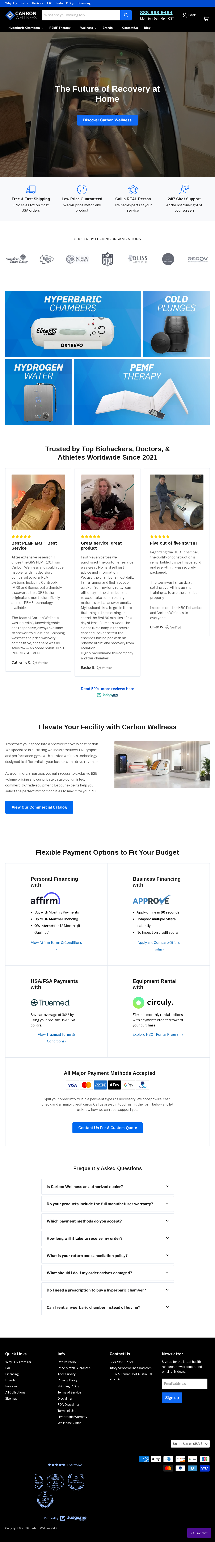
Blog (147, 27)
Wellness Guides (69, 1423)
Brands (107, 27)
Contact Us (130, 27)
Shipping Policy (68, 1386)
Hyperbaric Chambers (24, 27)
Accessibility (67, 1374)
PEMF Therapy (60, 27)
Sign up (172, 1397)
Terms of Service (69, 1392)
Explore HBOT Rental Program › (158, 1035)
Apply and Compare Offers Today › (159, 946)
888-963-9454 (156, 12)
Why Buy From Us (16, 3)
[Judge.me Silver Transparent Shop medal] (54, 1482)
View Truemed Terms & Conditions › (56, 1038)
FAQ (49, 3)
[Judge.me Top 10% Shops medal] (65, 1499)
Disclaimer (65, 1398)
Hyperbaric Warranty (72, 1417)
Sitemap (11, 1398)
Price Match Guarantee (74, 1368)
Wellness (86, 27)
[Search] (126, 15)
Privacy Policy (67, 1380)
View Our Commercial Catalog (39, 807)
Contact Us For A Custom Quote (107, 1128)
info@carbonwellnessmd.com (131, 1368)
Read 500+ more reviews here (107, 689)
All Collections (15, 1392)
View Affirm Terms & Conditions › (56, 946)
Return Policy (65, 3)
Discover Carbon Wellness (107, 120)
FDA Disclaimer (68, 1405)
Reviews (37, 3)
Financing (84, 3)
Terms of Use (67, 1411)
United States (188, 1443)
